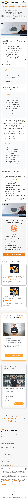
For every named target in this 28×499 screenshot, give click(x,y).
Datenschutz (12, 449)
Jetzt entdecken (19, 403)
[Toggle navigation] (3, 2)
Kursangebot (5, 6)
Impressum (3, 447)
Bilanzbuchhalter (7, 321)
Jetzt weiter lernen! (14, 254)
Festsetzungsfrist (18, 41)
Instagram (11, 465)
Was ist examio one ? (14, 350)
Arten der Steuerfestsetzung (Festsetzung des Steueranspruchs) (13, 277)
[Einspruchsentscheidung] (14, 291)
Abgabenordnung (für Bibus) (15, 6)
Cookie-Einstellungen (6, 454)
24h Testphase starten (14, 355)
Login (24, 1)
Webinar (14, 321)
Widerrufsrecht (4, 449)
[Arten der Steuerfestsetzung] (14, 268)
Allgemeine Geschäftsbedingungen (9, 452)
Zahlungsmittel (10, 447)
